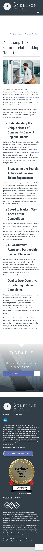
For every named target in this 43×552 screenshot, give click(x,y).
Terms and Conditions (19, 447)
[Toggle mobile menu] (38, 12)
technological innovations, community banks (24, 97)
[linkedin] (5, 420)
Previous (13, 34)
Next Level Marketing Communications (24, 541)
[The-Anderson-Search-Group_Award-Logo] (21, 459)
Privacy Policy (7, 447)
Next (20, 34)
